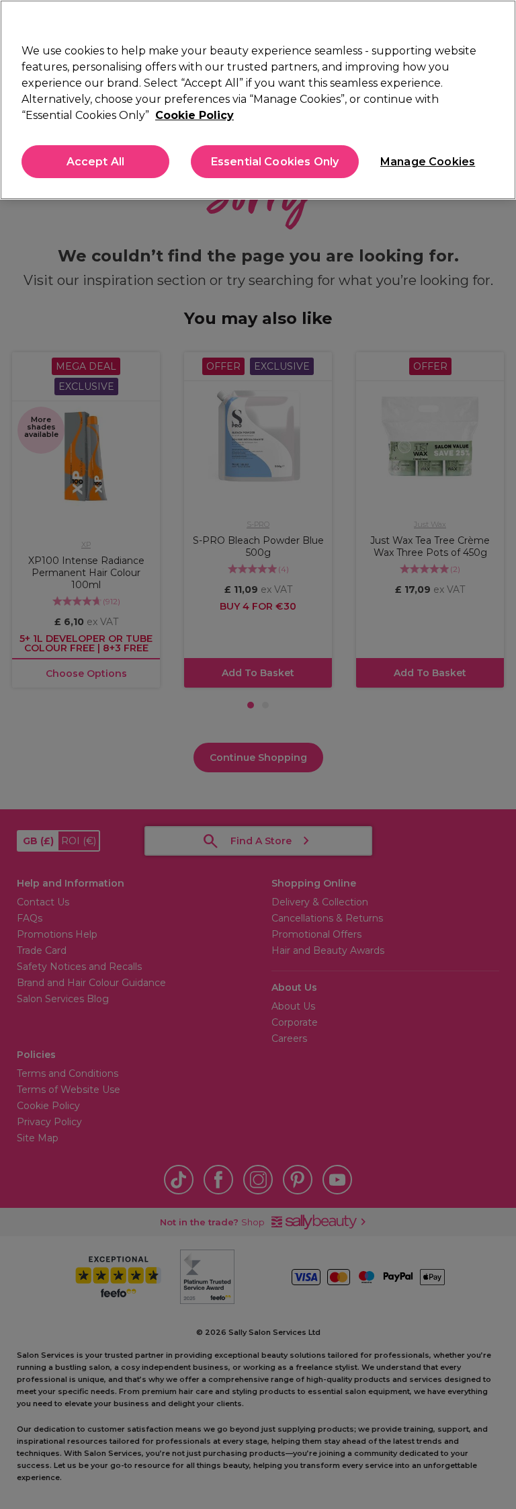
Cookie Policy (194, 115)
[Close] (494, 21)
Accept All (96, 161)
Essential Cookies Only (275, 161)
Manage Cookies (426, 161)
